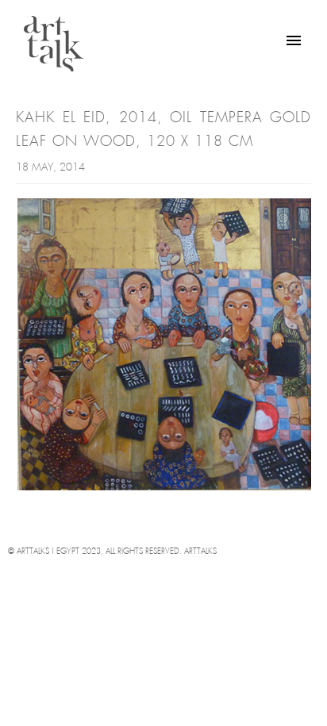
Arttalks (200, 551)
